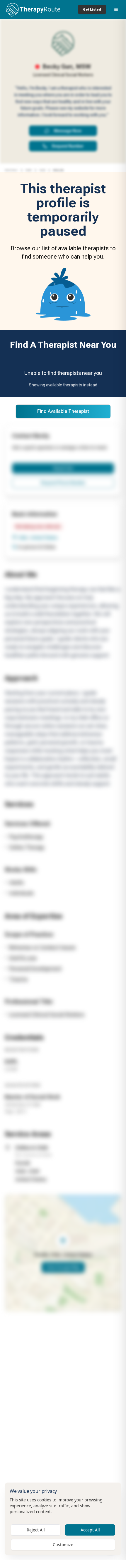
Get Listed (92, 9)
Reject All (36, 1530)
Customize (63, 1544)
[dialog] (63, 1519)
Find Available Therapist (63, 411)
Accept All (90, 1530)
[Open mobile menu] (116, 9)
